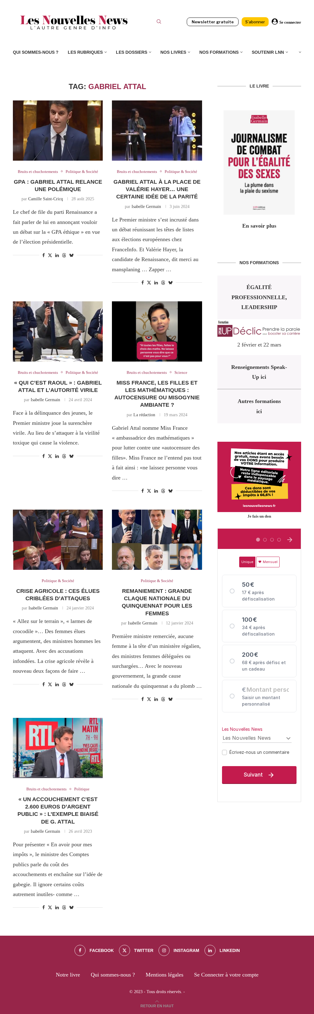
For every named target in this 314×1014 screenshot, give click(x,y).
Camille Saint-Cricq (45, 199)
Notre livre (68, 975)
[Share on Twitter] (50, 255)
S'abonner (255, 21)
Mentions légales (164, 975)
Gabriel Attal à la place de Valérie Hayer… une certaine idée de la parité (157, 189)
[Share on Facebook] (43, 255)
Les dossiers (131, 52)
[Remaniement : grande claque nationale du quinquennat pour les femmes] (157, 540)
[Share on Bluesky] (71, 255)
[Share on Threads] (64, 255)
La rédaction (144, 415)
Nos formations (219, 52)
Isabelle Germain (146, 206)
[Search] (159, 22)
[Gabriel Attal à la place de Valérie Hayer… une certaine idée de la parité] (157, 130)
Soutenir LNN (268, 52)
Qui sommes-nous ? (36, 52)
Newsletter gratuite (213, 21)
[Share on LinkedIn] (57, 255)
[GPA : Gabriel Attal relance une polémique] (58, 130)
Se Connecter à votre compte (226, 975)
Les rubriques (85, 52)
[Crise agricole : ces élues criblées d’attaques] (58, 540)
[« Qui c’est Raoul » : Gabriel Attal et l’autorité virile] (58, 331)
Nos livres (173, 52)
